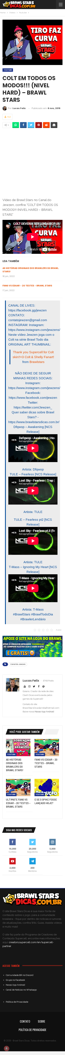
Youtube (8, 70)
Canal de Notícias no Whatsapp (21, 989)
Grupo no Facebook (15, 980)
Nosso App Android (44, 711)
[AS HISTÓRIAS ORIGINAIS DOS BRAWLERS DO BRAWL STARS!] (18, 747)
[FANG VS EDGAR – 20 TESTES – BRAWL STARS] (46, 747)
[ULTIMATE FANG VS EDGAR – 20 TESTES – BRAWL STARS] (18, 787)
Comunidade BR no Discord (19, 975)
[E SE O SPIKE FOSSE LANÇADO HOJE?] (46, 787)
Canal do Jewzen (18, 664)
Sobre (41, 1021)
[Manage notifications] (6, 1048)
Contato (25, 1021)
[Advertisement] (32, 163)
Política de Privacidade (17, 1002)
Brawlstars (37, 362)
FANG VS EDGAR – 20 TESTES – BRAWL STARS (27, 285)
